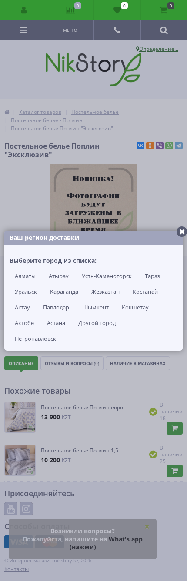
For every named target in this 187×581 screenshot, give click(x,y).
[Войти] (23, 10)
